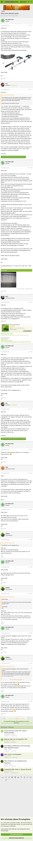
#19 (31, 302)
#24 (31, 509)
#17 (31, 89)
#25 (31, 539)
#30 (31, 701)
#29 (31, 663)
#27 (31, 593)
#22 (31, 449)
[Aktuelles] (28, 1)
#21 (31, 409)
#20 (31, 351)
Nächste (23, 718)
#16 (31, 25)
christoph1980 (7, 734)
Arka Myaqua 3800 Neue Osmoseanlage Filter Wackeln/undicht (17, 747)
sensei (5, 756)
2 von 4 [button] (17, 718)
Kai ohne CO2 (5, 15)
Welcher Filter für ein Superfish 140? (15, 739)
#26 (31, 567)
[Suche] (31, 1)
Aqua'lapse (6, 771)
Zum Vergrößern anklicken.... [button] (16, 679)
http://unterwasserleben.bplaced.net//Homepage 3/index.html (14, 335)
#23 (31, 473)
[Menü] (1, 1)
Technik (13, 734)
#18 (31, 167)
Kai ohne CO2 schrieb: (7, 95)
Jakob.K (5, 749)
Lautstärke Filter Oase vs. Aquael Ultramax (17, 769)
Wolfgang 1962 (7, 740)
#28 (31, 633)
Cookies (18, 822)
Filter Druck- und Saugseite (12, 754)
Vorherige (10, 718)
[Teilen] (29, 25)
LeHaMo (6, 764)
